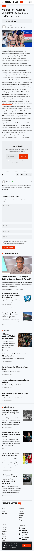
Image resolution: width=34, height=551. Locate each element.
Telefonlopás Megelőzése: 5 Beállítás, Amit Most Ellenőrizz (8, 336)
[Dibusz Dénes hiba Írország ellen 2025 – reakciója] (27, 458)
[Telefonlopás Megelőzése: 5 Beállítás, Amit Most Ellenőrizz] (25, 340)
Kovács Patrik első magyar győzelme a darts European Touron (11, 434)
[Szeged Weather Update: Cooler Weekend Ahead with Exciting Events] (27, 297)
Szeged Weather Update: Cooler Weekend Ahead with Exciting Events (11, 295)
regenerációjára (7, 104)
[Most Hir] (14, 2)
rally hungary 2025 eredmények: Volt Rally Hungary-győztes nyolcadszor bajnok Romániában (9, 479)
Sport (4, 6)
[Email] (9, 21)
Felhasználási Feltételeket (9, 547)
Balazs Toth (9, 25)
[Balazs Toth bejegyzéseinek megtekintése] (3, 182)
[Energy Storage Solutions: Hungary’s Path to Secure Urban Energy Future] (27, 316)
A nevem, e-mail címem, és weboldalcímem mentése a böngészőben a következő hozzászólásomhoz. (16, 242)
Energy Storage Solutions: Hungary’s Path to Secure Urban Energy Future (10, 315)
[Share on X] (6, 21)
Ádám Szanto (8, 289)
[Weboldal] (31, 182)
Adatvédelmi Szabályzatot (9, 545)
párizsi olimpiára (26, 125)
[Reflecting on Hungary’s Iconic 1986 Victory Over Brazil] (27, 415)
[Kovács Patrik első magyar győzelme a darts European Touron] (27, 436)
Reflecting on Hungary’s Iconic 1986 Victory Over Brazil (10, 413)
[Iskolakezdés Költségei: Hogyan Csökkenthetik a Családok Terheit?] (17, 265)
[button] (26, 545)
